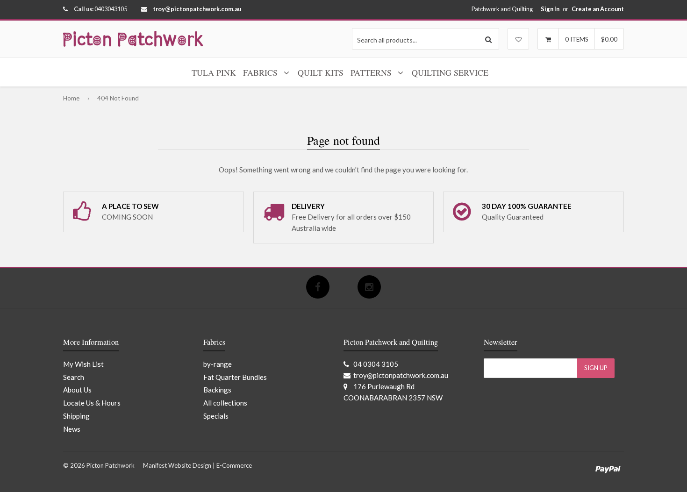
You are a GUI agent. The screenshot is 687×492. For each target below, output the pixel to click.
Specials (216, 416)
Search (73, 377)
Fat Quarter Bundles (235, 377)
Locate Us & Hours (92, 403)
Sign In (550, 9)
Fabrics (261, 72)
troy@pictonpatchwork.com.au (197, 9)
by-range (217, 364)
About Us (77, 389)
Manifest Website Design (177, 465)
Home (71, 98)
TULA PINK (214, 72)
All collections (225, 403)
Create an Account (598, 9)
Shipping (76, 416)
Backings (217, 389)
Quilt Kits (321, 72)
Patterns (372, 72)
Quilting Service (450, 72)
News (71, 429)
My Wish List (83, 364)
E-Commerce (234, 465)
